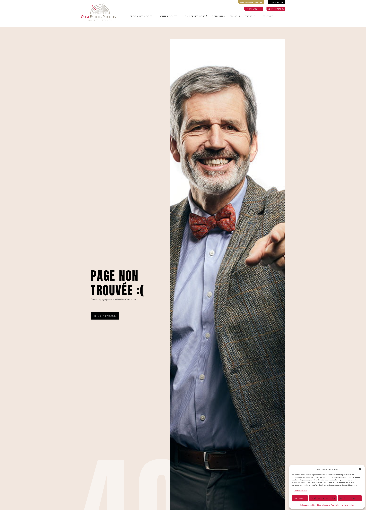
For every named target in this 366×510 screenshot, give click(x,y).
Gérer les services (300, 490)
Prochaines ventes (141, 16)
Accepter (300, 498)
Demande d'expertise (251, 2)
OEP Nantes (253, 9)
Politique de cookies (307, 505)
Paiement (250, 16)
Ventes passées (168, 16)
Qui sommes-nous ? (196, 16)
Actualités (218, 16)
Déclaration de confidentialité (328, 505)
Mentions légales (347, 505)
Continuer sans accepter (323, 498)
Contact (267, 16)
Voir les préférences (350, 498)
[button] (360, 469)
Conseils (235, 16)
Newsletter (276, 2)
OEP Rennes (276, 9)
